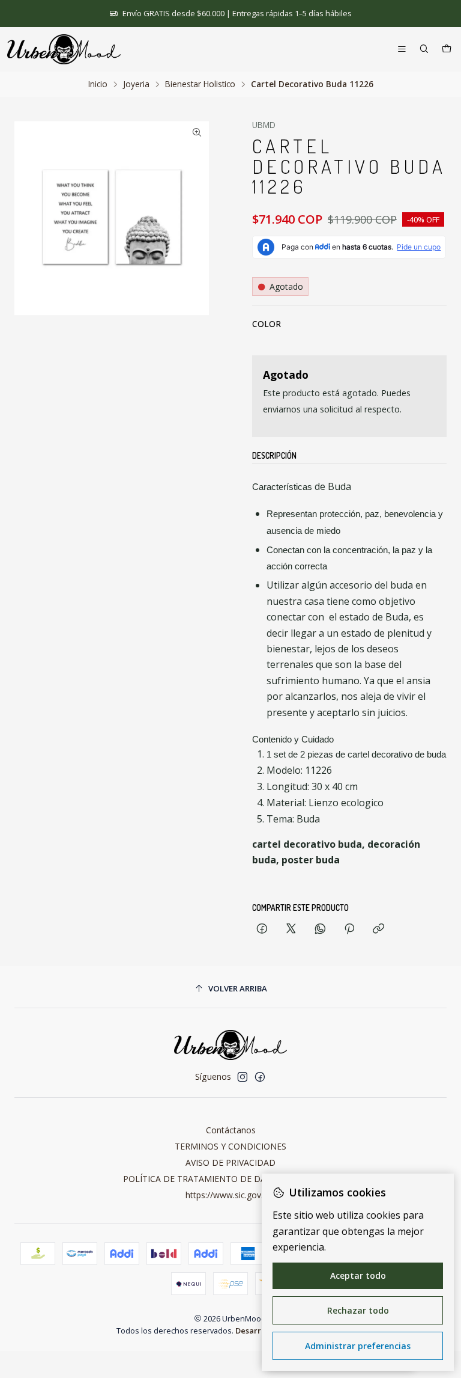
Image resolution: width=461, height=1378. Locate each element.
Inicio (97, 84)
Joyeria (136, 84)
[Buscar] (424, 49)
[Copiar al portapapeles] (378, 929)
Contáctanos (231, 1130)
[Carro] (446, 49)
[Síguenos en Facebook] (260, 1077)
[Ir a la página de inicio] (64, 49)
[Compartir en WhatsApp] (320, 929)
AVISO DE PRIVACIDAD (230, 1162)
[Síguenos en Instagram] (243, 1077)
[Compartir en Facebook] (262, 929)
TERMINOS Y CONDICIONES (230, 1146)
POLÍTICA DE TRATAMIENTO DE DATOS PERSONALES (231, 1178)
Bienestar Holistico (200, 84)
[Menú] (401, 49)
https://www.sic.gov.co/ (230, 1195)
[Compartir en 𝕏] (291, 929)
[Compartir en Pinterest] (349, 929)
